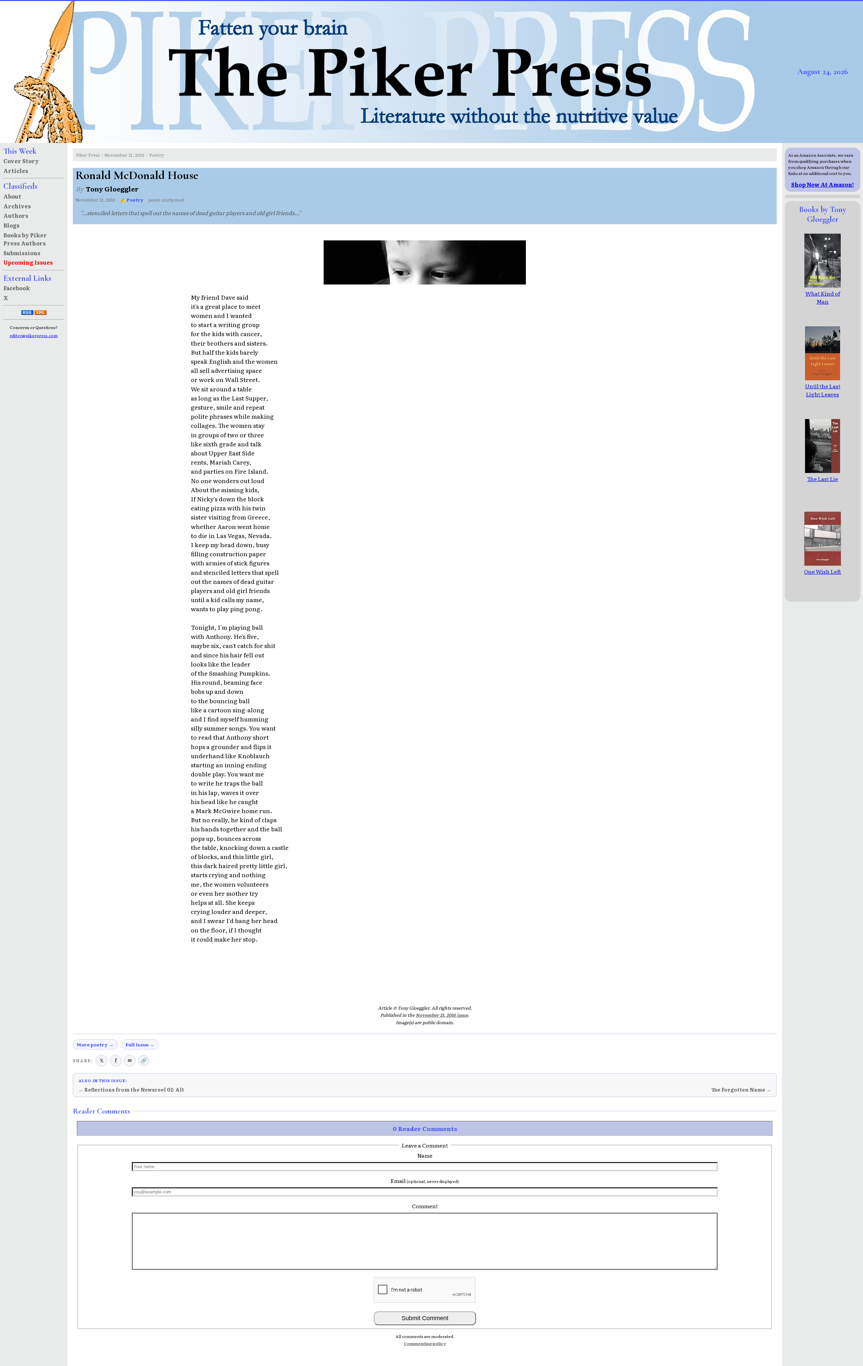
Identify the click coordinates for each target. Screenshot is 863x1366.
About (12, 196)
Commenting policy (425, 1343)
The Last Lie (822, 479)
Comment (425, 1206)
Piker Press (88, 155)
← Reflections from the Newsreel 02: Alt (131, 1089)
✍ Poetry (132, 200)
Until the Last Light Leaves (822, 390)
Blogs (11, 225)
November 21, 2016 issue (442, 1015)
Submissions (21, 253)
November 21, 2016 (124, 155)
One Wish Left (822, 571)
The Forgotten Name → (741, 1089)
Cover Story (21, 161)
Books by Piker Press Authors (25, 239)
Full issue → (139, 1044)
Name (425, 1155)
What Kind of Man (822, 297)
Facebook (16, 288)
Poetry (156, 155)
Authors (15, 215)
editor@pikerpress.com (34, 335)
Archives (17, 206)
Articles (15, 171)
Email (425, 1181)
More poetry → (95, 1044)
